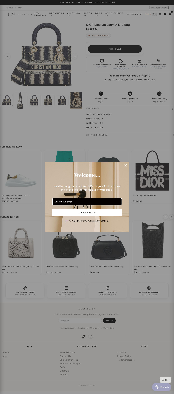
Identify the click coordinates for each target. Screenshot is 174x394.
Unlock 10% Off (87, 212)
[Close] (125, 165)
